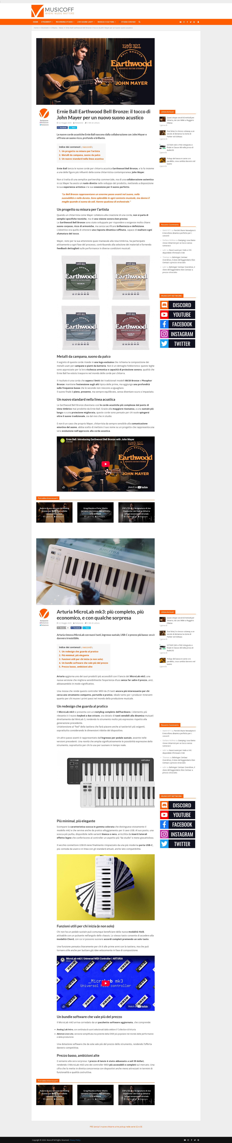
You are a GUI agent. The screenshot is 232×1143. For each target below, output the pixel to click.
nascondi (87, 146)
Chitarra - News (57, 28)
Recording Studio (64, 22)
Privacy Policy (75, 1140)
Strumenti (46, 22)
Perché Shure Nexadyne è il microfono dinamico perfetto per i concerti (179, 233)
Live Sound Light (85, 22)
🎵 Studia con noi (127, 22)
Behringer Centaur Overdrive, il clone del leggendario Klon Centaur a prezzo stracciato (179, 260)
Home (35, 22)
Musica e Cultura (106, 22)
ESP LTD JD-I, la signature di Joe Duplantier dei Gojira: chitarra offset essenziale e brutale (136, 511)
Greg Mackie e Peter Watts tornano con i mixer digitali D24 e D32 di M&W (95, 511)
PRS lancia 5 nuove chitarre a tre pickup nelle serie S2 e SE (116, 1126)
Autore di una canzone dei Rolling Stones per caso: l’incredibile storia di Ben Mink (54, 511)
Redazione (44, 120)
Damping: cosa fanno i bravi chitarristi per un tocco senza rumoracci (179, 243)
